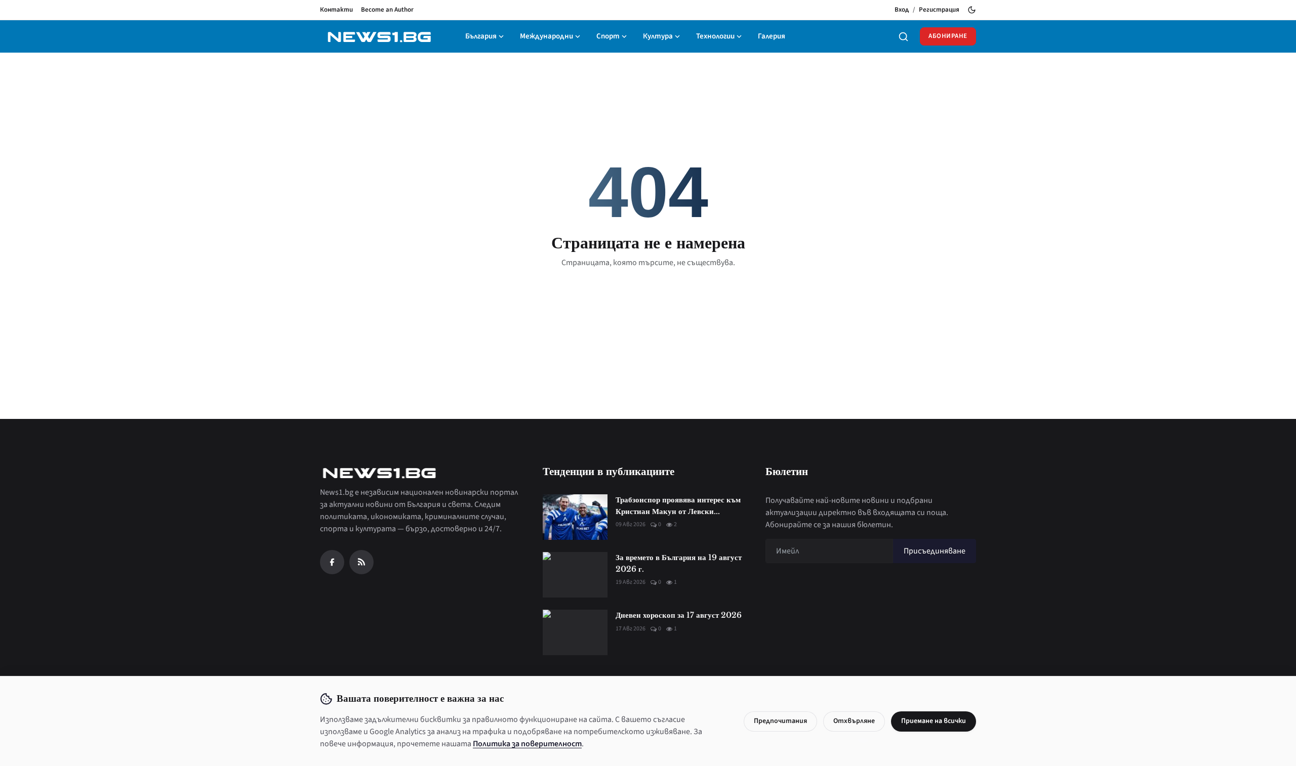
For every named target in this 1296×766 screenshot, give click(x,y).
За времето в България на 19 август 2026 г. (679, 563)
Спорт (608, 36)
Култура (658, 36)
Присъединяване (934, 551)
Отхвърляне (854, 721)
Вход (902, 9)
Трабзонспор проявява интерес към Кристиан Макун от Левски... (678, 505)
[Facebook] (332, 562)
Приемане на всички (933, 721)
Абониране (947, 35)
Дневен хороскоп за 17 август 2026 (679, 615)
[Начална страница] (379, 37)
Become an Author (387, 9)
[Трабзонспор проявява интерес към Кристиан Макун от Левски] (575, 517)
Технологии (715, 36)
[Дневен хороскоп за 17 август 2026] (575, 632)
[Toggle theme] (971, 10)
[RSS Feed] (361, 562)
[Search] (903, 36)
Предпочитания (780, 721)
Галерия (771, 36)
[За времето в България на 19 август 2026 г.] (575, 575)
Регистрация (939, 9)
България (481, 36)
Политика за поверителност (527, 743)
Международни (546, 36)
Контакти (336, 9)
